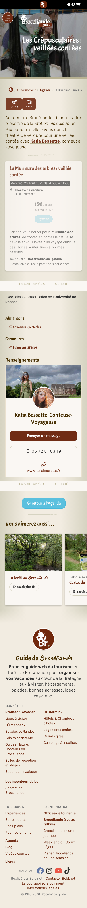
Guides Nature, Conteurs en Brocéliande (17, 749)
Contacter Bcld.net (60, 878)
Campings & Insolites (60, 742)
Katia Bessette (45, 141)
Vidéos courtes (17, 853)
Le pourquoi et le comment (43, 883)
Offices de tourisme (60, 813)
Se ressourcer (16, 819)
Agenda (11, 840)
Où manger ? (15, 725)
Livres (10, 862)
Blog (9, 847)
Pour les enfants (18, 832)
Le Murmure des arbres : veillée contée (40, 171)
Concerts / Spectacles (26, 327)
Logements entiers (58, 730)
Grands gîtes (54, 736)
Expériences (15, 813)
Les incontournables (21, 781)
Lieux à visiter (16, 718)
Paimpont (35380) (24, 348)
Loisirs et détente (19, 738)
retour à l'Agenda (46, 503)
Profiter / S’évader (20, 712)
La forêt (28, 578)
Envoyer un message (43, 435)
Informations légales (43, 888)
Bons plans (14, 826)
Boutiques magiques (21, 771)
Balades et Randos (20, 731)
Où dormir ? (53, 712)
